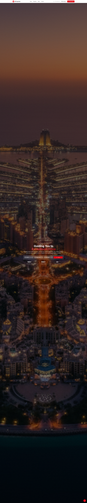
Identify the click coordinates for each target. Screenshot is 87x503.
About (39, 1)
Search (59, 257)
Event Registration (71, 1)
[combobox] (28, 257)
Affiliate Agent (63, 1)
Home (31, 1)
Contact (42, 1)
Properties (34, 1)
